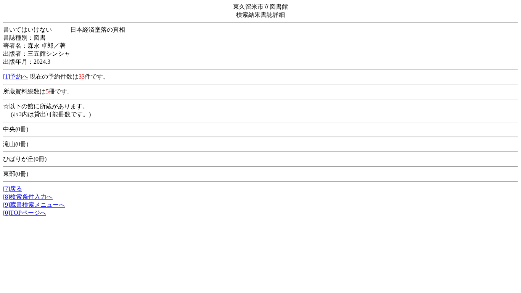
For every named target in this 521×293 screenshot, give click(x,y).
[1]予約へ (15, 76)
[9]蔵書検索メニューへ (34, 204)
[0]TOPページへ (24, 212)
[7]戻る (12, 188)
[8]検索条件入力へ (28, 196)
